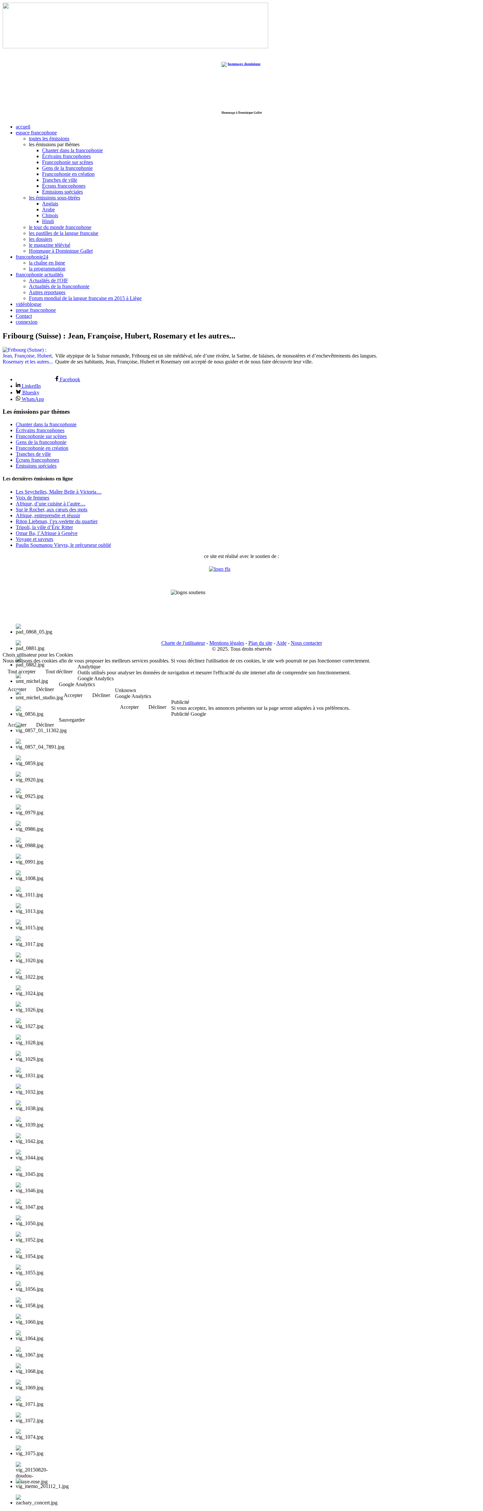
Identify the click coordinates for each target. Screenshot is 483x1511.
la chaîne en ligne (47, 263)
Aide (281, 643)
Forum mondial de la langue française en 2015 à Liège (85, 298)
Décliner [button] (101, 695)
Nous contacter (306, 643)
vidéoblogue (28, 304)
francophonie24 (32, 257)
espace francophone (36, 132)
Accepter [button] (73, 695)
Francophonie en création (68, 174)
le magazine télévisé (49, 245)
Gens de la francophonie (67, 168)
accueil (23, 126)
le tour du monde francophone (60, 227)
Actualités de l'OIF (48, 280)
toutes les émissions (49, 138)
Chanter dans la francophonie (72, 150)
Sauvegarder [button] (72, 720)
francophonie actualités (39, 274)
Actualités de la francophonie (59, 286)
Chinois (50, 215)
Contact (24, 316)
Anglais (50, 203)
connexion (26, 322)
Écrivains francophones (66, 156)
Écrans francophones (63, 186)
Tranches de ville (59, 180)
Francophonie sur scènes (67, 162)
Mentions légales (226, 643)
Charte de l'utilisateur (183, 643)
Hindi (48, 221)
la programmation (47, 268)
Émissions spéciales (62, 192)
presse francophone (36, 310)
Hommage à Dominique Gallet (61, 251)
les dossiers (40, 239)
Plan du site (260, 643)
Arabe (48, 209)
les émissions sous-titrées (54, 197)
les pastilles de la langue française (63, 233)
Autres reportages (47, 292)
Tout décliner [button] (59, 671)
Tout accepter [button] (21, 671)
